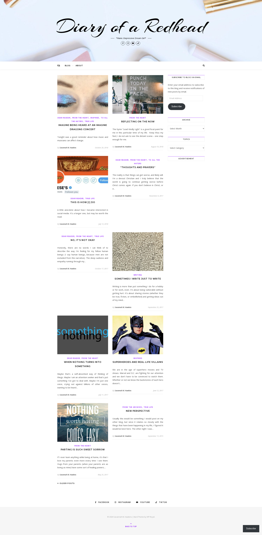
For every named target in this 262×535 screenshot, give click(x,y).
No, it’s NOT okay (83, 240)
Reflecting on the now (138, 121)
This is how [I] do (82, 202)
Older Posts (67, 483)
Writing (138, 275)
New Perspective (138, 411)
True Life (89, 121)
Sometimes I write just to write (138, 278)
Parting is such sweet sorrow (83, 449)
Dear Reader (64, 118)
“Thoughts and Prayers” (137, 167)
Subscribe (176, 106)
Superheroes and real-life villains (138, 362)
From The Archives (132, 407)
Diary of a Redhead (131, 26)
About (79, 65)
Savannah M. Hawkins (68, 147)
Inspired (94, 118)
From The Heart (80, 118)
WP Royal (150, 517)
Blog (67, 65)
